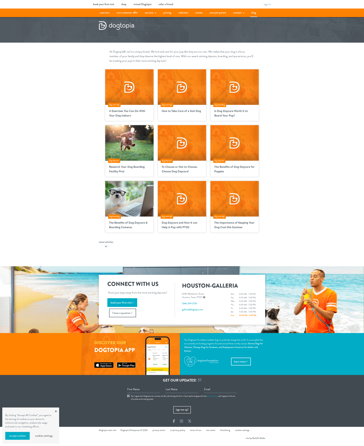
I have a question (121, 313)
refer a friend (166, 4)
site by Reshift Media (255, 438)
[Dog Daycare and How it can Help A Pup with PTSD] (182, 198)
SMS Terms (210, 430)
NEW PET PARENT (218, 13)
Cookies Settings (44, 436)
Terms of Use (195, 430)
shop (123, 4)
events (198, 13)
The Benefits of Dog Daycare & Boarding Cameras (128, 225)
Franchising (225, 430)
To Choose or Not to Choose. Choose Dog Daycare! (179, 169)
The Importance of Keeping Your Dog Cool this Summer (234, 225)
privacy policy (212, 396)
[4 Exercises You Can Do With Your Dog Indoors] (129, 87)
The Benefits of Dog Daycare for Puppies (234, 169)
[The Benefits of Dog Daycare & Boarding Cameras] (129, 198)
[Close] (56, 411)
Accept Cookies (17, 436)
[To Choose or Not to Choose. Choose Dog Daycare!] (182, 142)
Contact (237, 13)
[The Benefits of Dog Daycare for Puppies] (234, 142)
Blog (253, 13)
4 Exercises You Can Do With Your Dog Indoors (127, 113)
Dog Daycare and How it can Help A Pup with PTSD (179, 225)
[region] (30, 425)
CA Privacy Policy (177, 430)
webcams (183, 13)
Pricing (167, 13)
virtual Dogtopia (142, 4)
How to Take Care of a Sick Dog (181, 111)
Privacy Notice (159, 430)
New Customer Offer (127, 13)
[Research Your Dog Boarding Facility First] (129, 142)
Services (149, 13)
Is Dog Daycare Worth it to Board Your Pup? (231, 113)
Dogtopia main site (107, 430)
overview (104, 13)
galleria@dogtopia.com (192, 309)
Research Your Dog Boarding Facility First (127, 169)
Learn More (240, 361)
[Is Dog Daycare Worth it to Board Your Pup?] (234, 87)
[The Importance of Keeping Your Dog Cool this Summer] (234, 198)
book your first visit (103, 4)
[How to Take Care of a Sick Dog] (182, 87)
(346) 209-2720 (189, 303)
